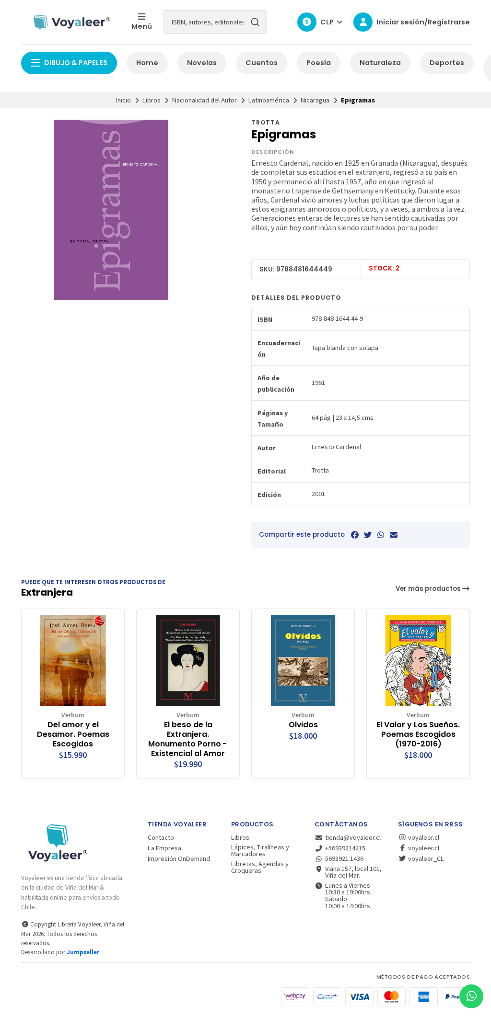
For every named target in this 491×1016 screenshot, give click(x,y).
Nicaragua (315, 100)
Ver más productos (429, 589)
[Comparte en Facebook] (355, 535)
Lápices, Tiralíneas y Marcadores (260, 851)
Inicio (123, 100)
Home (147, 63)
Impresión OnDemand (179, 858)
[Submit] (255, 22)
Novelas (202, 63)
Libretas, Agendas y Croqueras (260, 867)
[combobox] (215, 22)
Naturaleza (380, 63)
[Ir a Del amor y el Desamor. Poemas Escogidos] (73, 660)
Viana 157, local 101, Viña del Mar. (353, 872)
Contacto (161, 837)
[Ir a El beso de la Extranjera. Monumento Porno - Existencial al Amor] (188, 660)
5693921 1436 (344, 858)
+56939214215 (345, 848)
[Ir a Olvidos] (303, 660)
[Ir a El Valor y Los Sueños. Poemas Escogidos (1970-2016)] (418, 660)
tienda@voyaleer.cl (353, 837)
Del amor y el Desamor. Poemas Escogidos (73, 734)
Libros (151, 100)
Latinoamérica (268, 100)
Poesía (318, 63)
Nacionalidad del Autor (204, 100)
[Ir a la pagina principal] (70, 22)
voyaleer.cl (423, 837)
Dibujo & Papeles (75, 63)
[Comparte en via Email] (393, 535)
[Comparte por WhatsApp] (381, 535)
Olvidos (303, 725)
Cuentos (262, 63)
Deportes (447, 63)
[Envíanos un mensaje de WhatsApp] (471, 996)
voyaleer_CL (425, 858)
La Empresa (164, 848)
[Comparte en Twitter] (368, 535)
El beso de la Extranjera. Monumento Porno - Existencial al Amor (188, 739)
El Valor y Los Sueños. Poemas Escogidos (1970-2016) (418, 734)
